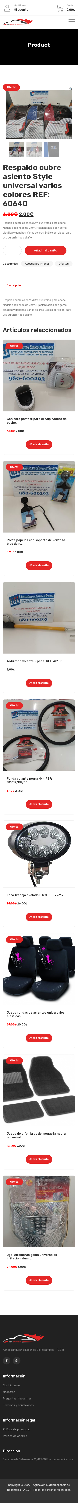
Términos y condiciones (18, 1405)
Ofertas (64, 263)
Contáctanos (11, 1385)
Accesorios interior (37, 263)
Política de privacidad (16, 1429)
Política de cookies (15, 1436)
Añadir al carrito (45, 250)
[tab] (14, 285)
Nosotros (9, 1392)
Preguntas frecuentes (17, 1398)
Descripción (15, 285)
